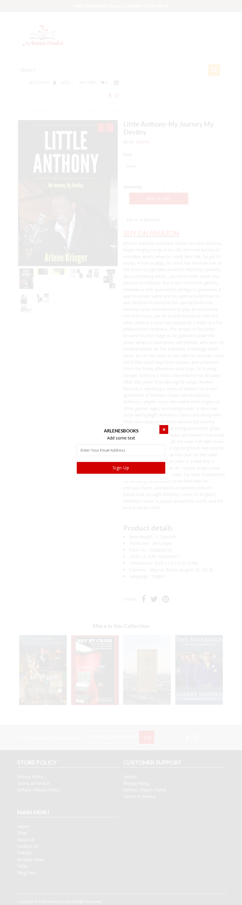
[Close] (163, 429)
